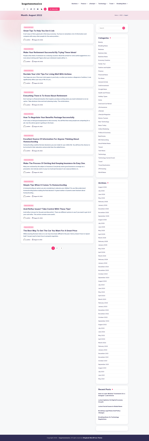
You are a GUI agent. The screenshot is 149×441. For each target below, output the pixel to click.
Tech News (101, 151)
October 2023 (103, 274)
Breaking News (103, 46)
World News (102, 172)
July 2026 (101, 191)
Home (100, 100)
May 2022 (101, 335)
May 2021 (101, 379)
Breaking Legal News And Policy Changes (109, 412)
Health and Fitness (104, 93)
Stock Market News (104, 143)
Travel (100, 161)
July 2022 (101, 328)
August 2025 (102, 220)
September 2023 (103, 277)
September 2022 (103, 321)
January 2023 (102, 306)
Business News (103, 56)
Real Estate (102, 136)
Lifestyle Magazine (104, 114)
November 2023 (103, 270)
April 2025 (101, 234)
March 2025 (102, 238)
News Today (102, 125)
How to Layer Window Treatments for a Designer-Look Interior (111, 395)
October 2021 (102, 361)
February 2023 (103, 303)
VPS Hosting (102, 169)
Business (101, 49)
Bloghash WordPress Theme (92, 438)
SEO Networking (103, 140)
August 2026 (102, 187)
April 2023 (101, 295)
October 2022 (103, 317)
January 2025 (102, 245)
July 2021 (101, 371)
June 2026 (101, 194)
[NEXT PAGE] (61, 248)
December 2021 (103, 353)
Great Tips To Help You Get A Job (38, 31)
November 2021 (103, 357)
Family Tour (102, 64)
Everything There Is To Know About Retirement (45, 95)
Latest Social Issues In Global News (110, 406)
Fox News (101, 78)
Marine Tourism (103, 118)
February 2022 (103, 346)
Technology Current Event (106, 158)
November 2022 (103, 314)
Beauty (100, 42)
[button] (54, 9)
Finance (100, 71)
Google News (102, 89)
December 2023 (103, 267)
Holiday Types (102, 96)
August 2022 (102, 324)
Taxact (100, 147)
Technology (102, 154)
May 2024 (101, 249)
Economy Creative (104, 60)
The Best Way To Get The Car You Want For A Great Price (50, 230)
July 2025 (101, 223)
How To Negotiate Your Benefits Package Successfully (48, 117)
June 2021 (101, 375)
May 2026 (101, 198)
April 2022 (101, 339)
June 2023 (101, 288)
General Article (28, 27)
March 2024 (102, 256)
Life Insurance (102, 107)
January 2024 (102, 263)
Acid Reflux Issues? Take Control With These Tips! (47, 209)
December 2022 (103, 310)
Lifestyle (101, 111)
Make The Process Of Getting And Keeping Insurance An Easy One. (54, 163)
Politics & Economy (104, 132)
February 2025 (103, 241)
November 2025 (103, 212)
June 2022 (101, 332)
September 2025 (103, 216)
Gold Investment (103, 85)
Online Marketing (103, 129)
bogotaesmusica (32, 3)
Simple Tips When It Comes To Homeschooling (45, 185)
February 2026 (103, 201)
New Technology (103, 122)
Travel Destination (104, 165)
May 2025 (101, 230)
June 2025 (101, 227)
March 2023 (102, 299)
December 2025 (103, 209)
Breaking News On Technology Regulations (108, 418)
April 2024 (101, 252)
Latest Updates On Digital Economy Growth (110, 401)
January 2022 (102, 350)
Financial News (103, 75)
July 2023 (101, 285)
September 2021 (103, 364)
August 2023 (102, 281)
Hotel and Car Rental (105, 104)
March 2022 (102, 343)
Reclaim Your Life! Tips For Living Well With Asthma (47, 74)
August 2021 (102, 368)
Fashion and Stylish (104, 67)
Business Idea (102, 53)
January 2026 (102, 205)
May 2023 (101, 292)
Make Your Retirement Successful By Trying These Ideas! (49, 52)
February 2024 (103, 259)
